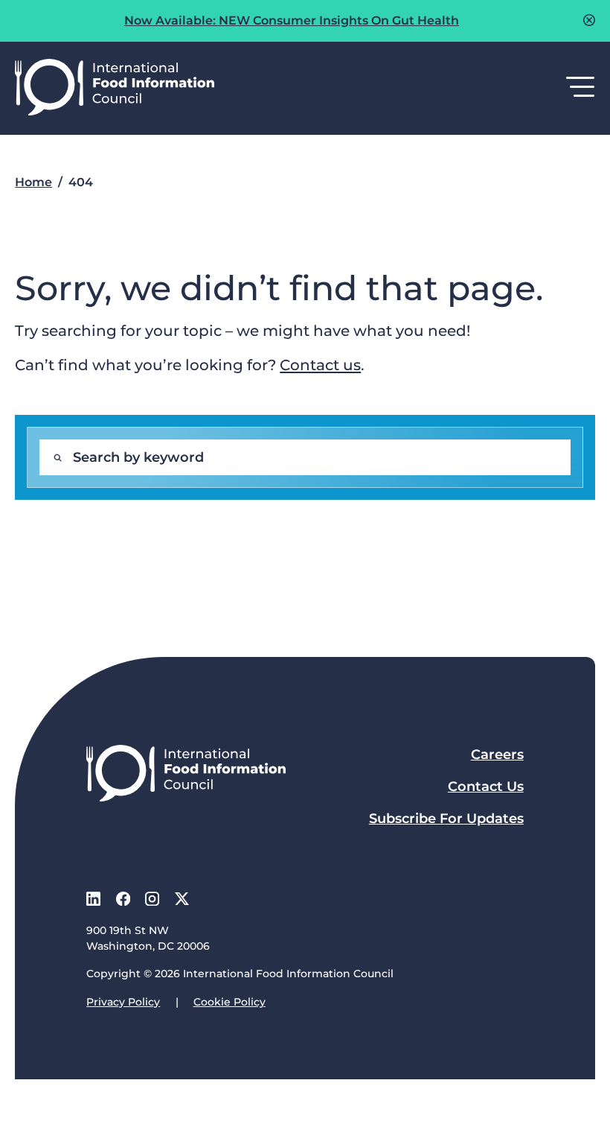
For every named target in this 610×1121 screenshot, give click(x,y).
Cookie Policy (229, 1002)
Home (33, 182)
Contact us (320, 364)
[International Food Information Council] (114, 88)
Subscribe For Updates (446, 818)
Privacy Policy (123, 1002)
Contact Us (486, 786)
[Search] (57, 457)
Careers (497, 754)
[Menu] (580, 88)
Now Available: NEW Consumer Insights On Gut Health (291, 20)
